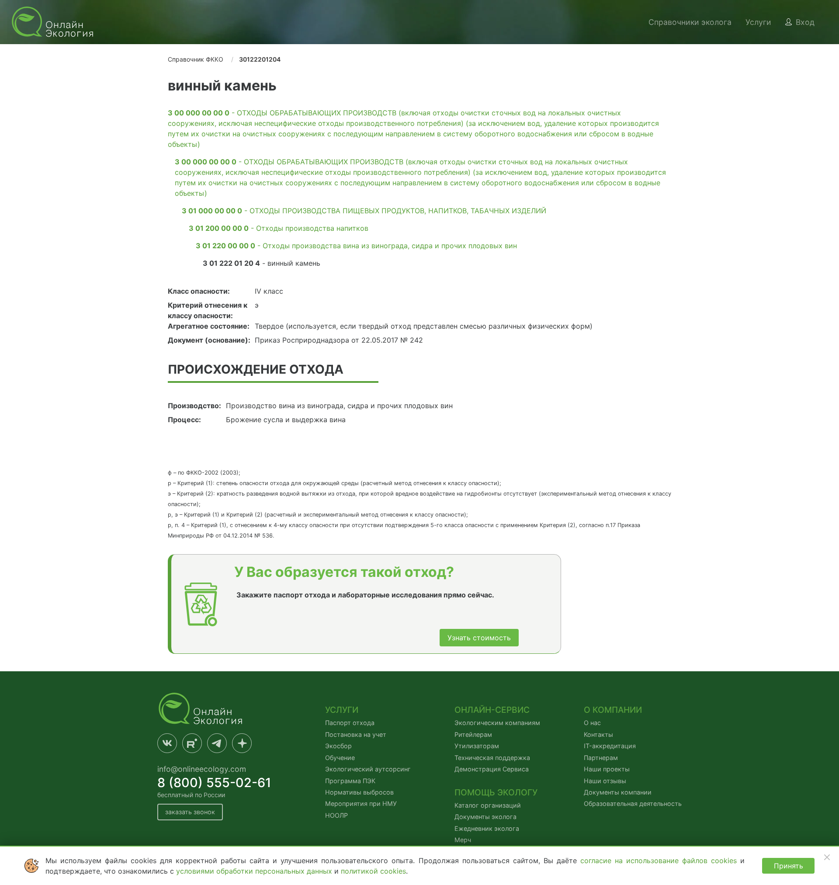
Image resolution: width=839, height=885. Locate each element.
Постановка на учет (355, 734)
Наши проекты (607, 769)
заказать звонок (190, 812)
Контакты (598, 734)
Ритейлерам (473, 734)
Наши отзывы (605, 780)
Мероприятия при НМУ (361, 803)
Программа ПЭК (350, 780)
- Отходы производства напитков (278, 228)
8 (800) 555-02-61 (214, 782)
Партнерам (601, 757)
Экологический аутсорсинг (368, 769)
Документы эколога (485, 816)
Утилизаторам (476, 746)
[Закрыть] (827, 857)
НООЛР (336, 815)
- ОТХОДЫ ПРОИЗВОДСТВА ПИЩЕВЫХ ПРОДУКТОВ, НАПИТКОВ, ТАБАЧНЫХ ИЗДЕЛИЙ (364, 210)
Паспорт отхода (349, 722)
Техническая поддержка (492, 757)
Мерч (462, 839)
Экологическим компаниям (497, 722)
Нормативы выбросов (359, 792)
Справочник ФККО (195, 59)
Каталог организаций (487, 805)
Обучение (340, 757)
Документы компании (618, 792)
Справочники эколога (690, 22)
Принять (788, 865)
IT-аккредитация (610, 746)
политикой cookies (373, 871)
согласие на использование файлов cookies (660, 860)
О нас (592, 722)
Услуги (758, 22)
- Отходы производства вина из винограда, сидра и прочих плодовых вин (356, 245)
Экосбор (338, 746)
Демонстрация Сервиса (491, 769)
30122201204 (260, 59)
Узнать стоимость (479, 637)
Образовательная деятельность (633, 803)
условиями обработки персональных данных (255, 871)
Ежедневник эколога (486, 828)
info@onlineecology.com (201, 769)
